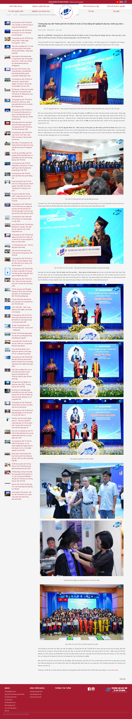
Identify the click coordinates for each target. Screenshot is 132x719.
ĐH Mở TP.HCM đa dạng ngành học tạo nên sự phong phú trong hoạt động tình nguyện (22, 335)
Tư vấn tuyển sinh (15, 11)
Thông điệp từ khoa (10, 691)
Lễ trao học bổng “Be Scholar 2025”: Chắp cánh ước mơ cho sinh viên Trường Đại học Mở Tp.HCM (21, 197)
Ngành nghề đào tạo (40, 6)
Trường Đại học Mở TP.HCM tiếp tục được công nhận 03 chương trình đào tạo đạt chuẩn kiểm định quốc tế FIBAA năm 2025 (22, 272)
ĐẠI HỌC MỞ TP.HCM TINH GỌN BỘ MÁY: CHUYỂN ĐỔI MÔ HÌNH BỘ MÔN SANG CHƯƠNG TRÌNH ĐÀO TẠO (21, 72)
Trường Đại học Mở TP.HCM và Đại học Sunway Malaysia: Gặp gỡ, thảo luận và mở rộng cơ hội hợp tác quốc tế (22, 262)
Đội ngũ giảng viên (10, 705)
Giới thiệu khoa (15, 6)
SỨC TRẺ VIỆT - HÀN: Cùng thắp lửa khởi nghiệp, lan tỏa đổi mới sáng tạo (22, 309)
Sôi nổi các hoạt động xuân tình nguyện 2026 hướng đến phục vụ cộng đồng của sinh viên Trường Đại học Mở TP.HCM (22, 156)
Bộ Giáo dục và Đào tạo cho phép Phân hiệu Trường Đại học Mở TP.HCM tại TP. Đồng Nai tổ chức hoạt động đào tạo (22, 93)
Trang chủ (8, 15)
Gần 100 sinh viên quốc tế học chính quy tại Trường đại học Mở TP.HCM (22, 253)
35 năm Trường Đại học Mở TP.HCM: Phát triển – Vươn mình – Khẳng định (22, 328)
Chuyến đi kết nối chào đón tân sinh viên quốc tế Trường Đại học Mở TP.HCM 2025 (22, 302)
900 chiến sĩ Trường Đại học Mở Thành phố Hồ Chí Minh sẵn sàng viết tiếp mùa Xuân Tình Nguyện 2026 (22, 146)
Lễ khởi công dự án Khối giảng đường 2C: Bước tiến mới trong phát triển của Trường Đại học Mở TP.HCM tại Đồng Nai (22, 292)
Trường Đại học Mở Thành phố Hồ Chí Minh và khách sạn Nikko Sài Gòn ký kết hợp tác (22, 405)
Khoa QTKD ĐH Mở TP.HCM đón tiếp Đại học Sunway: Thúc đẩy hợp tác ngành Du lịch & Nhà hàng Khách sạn (22, 228)
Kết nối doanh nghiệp (116, 6)
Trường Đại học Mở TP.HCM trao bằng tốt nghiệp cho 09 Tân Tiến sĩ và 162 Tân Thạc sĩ (22, 413)
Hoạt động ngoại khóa (36, 691)
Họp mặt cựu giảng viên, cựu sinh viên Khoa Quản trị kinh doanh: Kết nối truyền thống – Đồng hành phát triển (22, 49)
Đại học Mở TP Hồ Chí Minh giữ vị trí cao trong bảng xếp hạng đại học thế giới (22, 486)
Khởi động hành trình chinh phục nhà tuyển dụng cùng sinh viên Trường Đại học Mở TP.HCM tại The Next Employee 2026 (22, 125)
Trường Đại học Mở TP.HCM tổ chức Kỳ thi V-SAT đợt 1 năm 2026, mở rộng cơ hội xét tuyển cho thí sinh (22, 136)
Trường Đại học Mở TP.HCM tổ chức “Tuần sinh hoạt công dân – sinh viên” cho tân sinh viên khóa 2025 (22, 282)
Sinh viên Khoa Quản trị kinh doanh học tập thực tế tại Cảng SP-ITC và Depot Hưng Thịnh (21, 351)
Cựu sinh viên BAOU (10, 708)
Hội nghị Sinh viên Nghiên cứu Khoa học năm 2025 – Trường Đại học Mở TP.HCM (21, 384)
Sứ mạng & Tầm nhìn (11, 697)
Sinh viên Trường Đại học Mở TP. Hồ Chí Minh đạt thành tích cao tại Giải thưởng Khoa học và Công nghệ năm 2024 (22, 434)
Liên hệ (7, 711)
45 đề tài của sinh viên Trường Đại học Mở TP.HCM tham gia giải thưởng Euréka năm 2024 (21, 466)
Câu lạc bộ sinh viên (35, 697)
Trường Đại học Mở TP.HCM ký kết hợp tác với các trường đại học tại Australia (22, 33)
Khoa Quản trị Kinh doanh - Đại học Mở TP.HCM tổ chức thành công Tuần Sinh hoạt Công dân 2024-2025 (22, 495)
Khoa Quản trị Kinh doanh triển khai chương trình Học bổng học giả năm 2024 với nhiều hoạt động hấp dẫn (22, 457)
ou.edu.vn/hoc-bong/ (112, 670)
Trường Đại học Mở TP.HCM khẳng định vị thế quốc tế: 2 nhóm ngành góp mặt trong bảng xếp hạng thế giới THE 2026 (22, 166)
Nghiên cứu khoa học (41, 11)
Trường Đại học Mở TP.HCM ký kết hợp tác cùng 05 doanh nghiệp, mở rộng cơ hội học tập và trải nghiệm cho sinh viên (22, 82)
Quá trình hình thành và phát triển (14, 694)
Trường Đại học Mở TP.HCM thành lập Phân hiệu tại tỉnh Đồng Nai (22, 176)
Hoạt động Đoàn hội (35, 694)
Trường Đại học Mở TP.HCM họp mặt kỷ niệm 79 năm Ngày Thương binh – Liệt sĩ (22, 40)
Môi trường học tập (91, 6)
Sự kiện (116, 11)
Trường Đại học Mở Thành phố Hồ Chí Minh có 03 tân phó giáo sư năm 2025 (22, 219)
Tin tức (91, 11)
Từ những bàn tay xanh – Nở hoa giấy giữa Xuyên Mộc (22, 246)
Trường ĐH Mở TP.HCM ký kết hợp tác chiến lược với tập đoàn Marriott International (22, 343)
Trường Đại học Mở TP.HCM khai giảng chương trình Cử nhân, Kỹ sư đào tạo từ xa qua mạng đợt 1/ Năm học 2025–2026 (22, 238)
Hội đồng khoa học (10, 702)
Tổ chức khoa (8, 700)
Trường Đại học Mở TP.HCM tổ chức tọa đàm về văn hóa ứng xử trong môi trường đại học (22, 25)
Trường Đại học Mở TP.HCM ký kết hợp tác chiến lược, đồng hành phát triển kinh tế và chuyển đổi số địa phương (22, 103)
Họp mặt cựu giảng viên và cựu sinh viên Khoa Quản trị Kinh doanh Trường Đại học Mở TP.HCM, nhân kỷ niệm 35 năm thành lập (22, 374)
